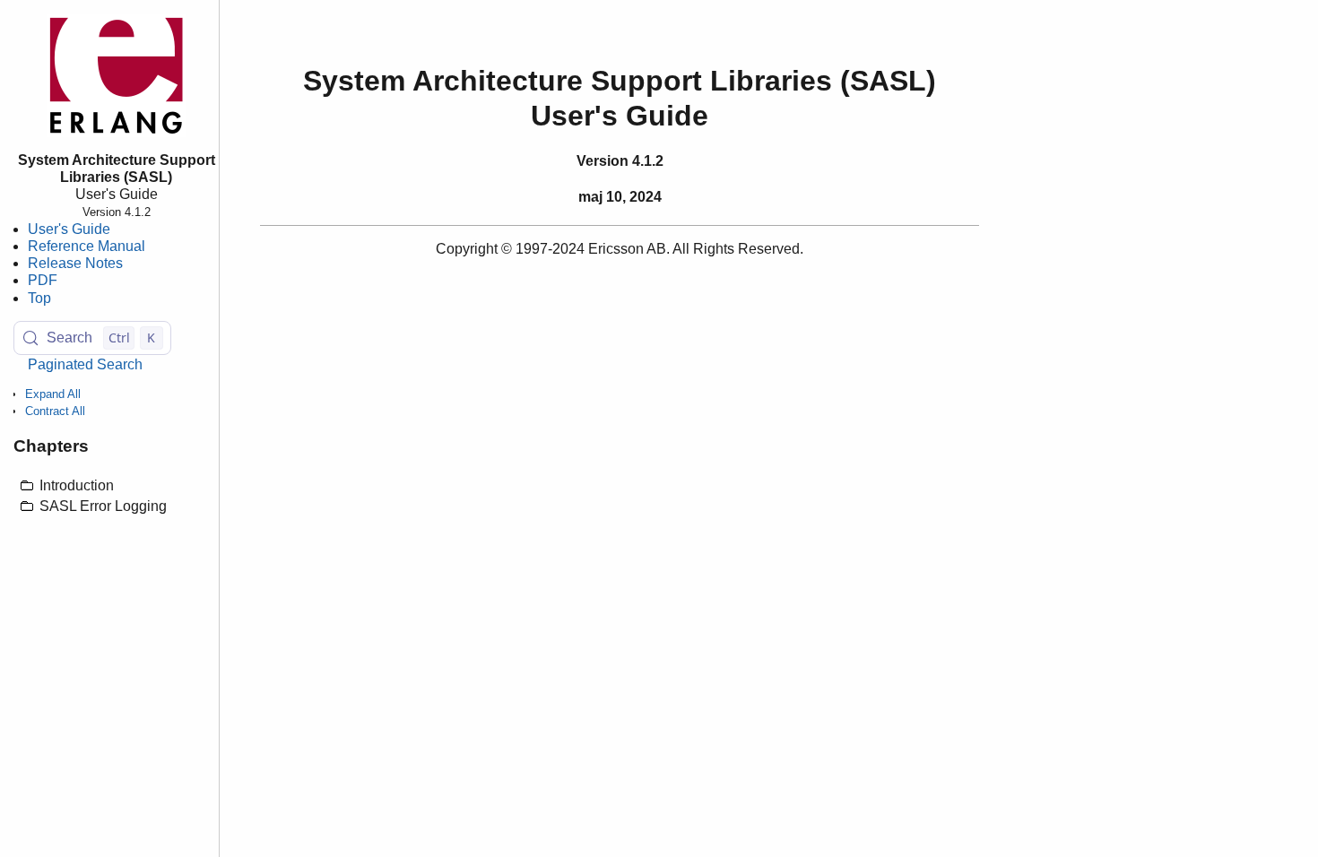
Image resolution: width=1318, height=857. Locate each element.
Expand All (53, 394)
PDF (42, 280)
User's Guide (69, 229)
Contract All (55, 411)
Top (39, 298)
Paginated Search (85, 364)
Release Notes (75, 263)
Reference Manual (86, 246)
